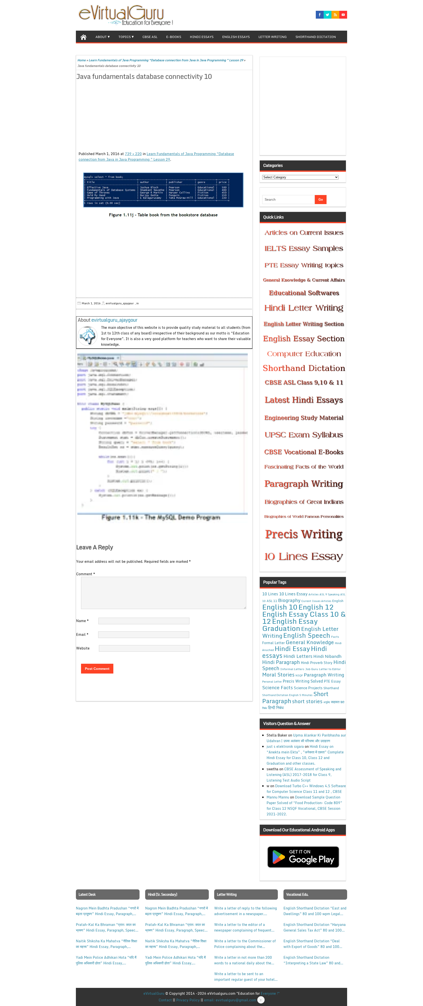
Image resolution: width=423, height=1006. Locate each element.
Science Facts (277, 687)
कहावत (335, 702)
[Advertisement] (164, 116)
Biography (289, 600)
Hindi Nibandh (327, 656)
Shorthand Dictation (315, 36)
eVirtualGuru (153, 993)
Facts (335, 636)
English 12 (316, 607)
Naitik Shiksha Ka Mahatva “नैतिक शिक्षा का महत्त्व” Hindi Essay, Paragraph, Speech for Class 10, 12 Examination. (106, 943)
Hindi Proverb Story (316, 662)
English (337, 600)
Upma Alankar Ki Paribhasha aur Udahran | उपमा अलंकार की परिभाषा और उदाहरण (306, 738)
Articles (313, 594)
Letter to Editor (330, 669)
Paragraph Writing (324, 674)
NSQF (299, 675)
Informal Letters (292, 668)
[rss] (335, 15)
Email (82, 634)
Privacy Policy (188, 1000)
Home (81, 60)
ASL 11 (272, 600)
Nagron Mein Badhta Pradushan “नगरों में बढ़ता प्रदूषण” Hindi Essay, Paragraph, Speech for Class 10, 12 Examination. (107, 911)
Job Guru (311, 669)
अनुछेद (326, 702)
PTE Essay (332, 681)
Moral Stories (278, 674)
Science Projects (308, 688)
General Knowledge (310, 642)
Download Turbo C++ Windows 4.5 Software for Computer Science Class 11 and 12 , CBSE (306, 788)
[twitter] (327, 15)
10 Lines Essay (293, 593)
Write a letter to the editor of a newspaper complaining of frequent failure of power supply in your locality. (242, 927)
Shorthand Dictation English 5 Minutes (287, 695)
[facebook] (320, 15)
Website (83, 648)
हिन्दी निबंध (275, 707)
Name (82, 621)
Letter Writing (272, 36)
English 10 (279, 607)
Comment (85, 574)
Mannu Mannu (278, 797)
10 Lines (270, 593)
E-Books (173, 36)
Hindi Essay (292, 648)
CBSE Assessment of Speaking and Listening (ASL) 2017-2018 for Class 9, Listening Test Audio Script (304, 774)
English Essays (236, 36)
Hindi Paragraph (281, 662)
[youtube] (343, 15)
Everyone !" (270, 993)
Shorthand (331, 688)
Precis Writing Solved (303, 681)
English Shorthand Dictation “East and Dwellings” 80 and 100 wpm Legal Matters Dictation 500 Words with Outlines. (314, 911)
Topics (124, 36)
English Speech (306, 635)
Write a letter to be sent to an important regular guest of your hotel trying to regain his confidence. (244, 976)
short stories (307, 701)
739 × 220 (133, 154)
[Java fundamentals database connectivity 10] (164, 194)
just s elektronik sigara (285, 746)
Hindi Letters (297, 656)
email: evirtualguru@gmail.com (230, 1000)
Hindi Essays (201, 36)
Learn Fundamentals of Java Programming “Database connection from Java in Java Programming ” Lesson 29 (166, 60)
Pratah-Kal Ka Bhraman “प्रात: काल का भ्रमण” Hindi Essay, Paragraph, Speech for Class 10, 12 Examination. (106, 927)
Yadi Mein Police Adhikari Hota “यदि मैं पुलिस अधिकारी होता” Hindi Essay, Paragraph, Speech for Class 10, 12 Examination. (106, 960)
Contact (165, 1000)
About (101, 36)
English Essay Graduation (290, 624)
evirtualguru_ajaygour (114, 320)
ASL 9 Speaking (329, 594)
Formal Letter (273, 643)
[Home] (83, 36)
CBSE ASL (149, 36)
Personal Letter (272, 681)
